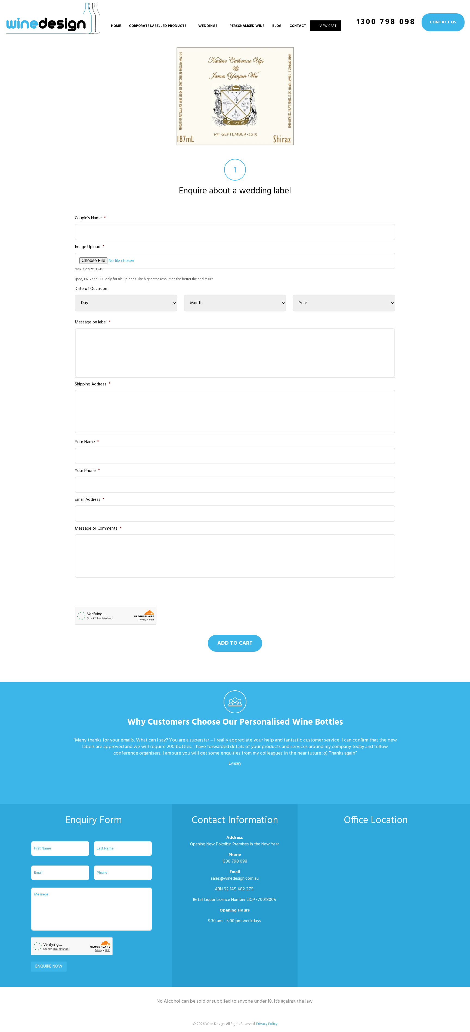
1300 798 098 (386, 22)
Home (116, 26)
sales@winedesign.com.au (235, 878)
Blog (277, 26)
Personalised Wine (247, 26)
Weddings (207, 26)
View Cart (328, 26)
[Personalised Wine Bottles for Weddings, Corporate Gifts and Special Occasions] (53, 31)
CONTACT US (443, 22)
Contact (297, 26)
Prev (76, 787)
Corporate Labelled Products (157, 26)
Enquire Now (48, 966)
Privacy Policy (266, 1024)
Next (393, 787)
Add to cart (235, 643)
